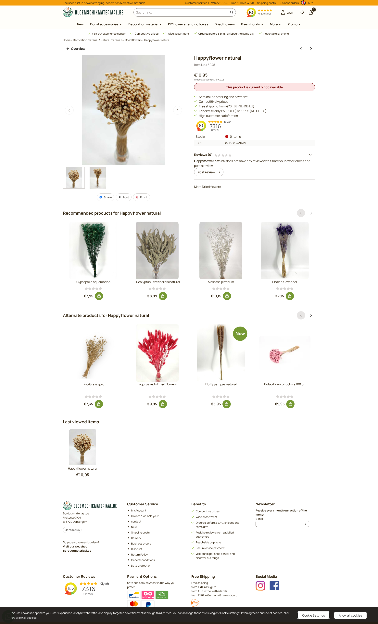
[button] (307, 3)
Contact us (72, 530)
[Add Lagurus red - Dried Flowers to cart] (163, 404)
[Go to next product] (311, 48)
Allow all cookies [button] (350, 615)
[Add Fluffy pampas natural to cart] (226, 404)
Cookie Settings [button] (313, 615)
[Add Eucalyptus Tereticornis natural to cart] (163, 296)
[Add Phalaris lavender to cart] (290, 296)
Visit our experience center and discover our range (215, 556)
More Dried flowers (207, 187)
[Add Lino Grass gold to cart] (99, 404)
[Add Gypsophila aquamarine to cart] (99, 296)
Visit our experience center (109, 33)
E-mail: (282, 519)
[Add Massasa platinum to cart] (227, 296)
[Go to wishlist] (302, 12)
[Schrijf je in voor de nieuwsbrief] (305, 524)
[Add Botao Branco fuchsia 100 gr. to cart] (290, 404)
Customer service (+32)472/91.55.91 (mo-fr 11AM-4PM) (219, 3)
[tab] (254, 155)
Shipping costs (266, 3)
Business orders (289, 3)
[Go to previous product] (301, 48)
